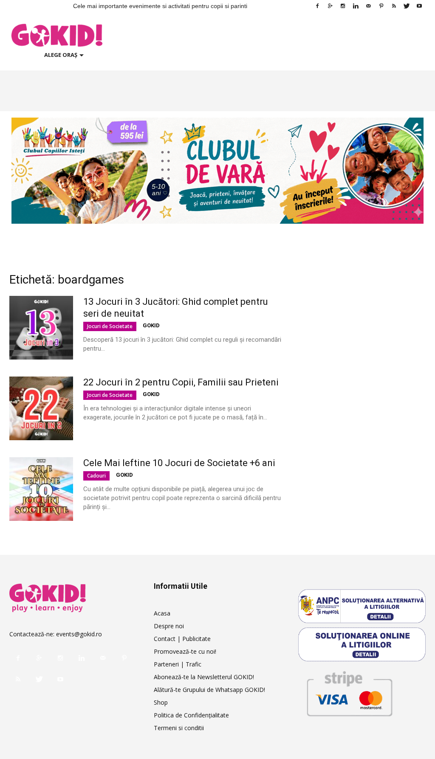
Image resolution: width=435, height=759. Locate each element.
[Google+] (330, 6)
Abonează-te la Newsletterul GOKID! (204, 677)
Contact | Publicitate (182, 639)
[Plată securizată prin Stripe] (349, 692)
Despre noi (169, 626)
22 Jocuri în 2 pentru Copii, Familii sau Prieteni (181, 382)
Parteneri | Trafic (177, 664)
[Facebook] (317, 6)
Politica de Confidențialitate (191, 715)
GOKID (151, 325)
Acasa (162, 613)
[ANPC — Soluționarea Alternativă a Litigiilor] (362, 606)
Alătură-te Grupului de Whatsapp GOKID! (209, 690)
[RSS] (393, 6)
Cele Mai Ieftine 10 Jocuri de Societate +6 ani (179, 463)
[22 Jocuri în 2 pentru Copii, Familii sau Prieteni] (41, 408)
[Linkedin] (355, 6)
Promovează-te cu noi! (185, 651)
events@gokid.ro (79, 634)
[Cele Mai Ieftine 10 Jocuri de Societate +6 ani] (41, 489)
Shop (161, 702)
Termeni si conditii (179, 728)
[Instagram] (342, 6)
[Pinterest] (381, 6)
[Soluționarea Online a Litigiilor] (362, 644)
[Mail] (368, 6)
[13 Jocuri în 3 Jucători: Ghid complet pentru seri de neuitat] (41, 328)
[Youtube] (419, 6)
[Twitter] (406, 6)
